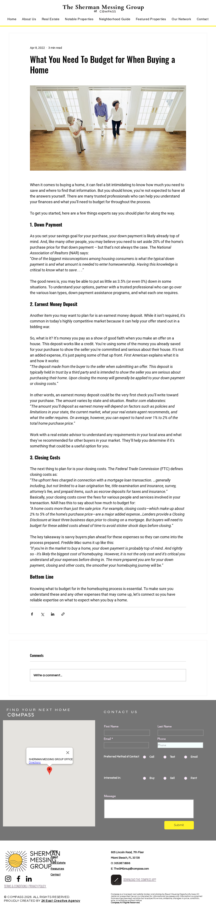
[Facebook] (18, 879)
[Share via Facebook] (32, 614)
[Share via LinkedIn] (53, 614)
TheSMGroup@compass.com (131, 868)
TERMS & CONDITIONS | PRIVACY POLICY (25, 886)
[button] (50, 19)
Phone (161, 738)
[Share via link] (63, 614)
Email (107, 738)
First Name (111, 726)
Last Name (165, 726)
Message (110, 795)
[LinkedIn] (29, 879)
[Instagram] (8, 879)
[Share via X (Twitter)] (42, 614)
